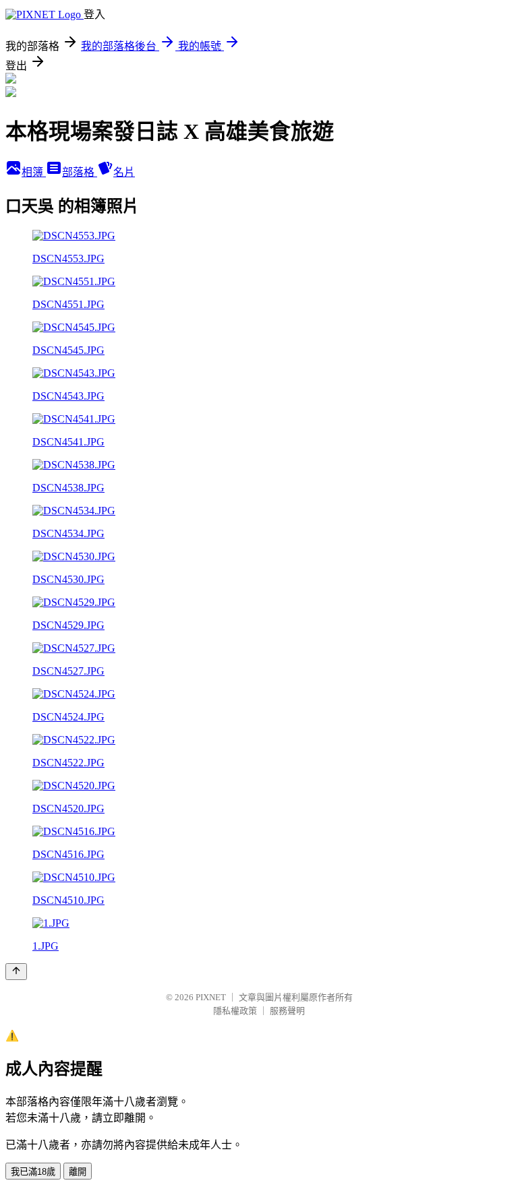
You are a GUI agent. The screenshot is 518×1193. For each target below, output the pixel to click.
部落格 (79, 172)
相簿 (34, 172)
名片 (124, 172)
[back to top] (16, 971)
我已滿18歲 (33, 1172)
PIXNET (211, 997)
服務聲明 (287, 1011)
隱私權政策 (235, 1011)
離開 (77, 1172)
